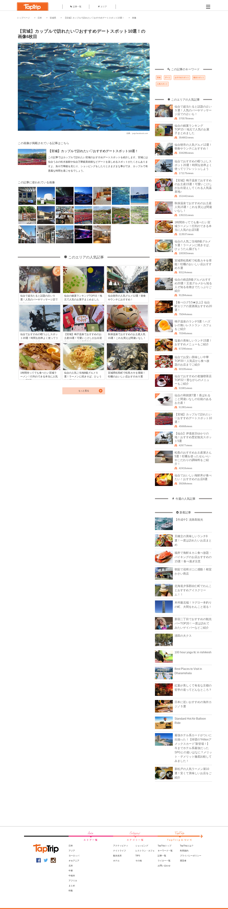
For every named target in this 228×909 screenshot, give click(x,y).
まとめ (72, 885)
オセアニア (74, 860)
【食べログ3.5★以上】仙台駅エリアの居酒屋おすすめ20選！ (193, 306)
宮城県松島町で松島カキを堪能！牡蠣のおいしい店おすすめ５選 (193, 264)
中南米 (72, 875)
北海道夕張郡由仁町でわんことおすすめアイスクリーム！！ (193, 590)
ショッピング (141, 845)
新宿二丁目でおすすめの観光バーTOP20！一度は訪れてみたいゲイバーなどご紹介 (193, 623)
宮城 (158, 77)
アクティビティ (120, 845)
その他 (138, 860)
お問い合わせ (164, 865)
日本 (40, 18)
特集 (71, 890)
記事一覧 (77, 6)
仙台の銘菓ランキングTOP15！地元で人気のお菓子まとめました (192, 129)
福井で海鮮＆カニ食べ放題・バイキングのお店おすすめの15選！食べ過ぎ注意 (193, 557)
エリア (103, 6)
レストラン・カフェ (145, 850)
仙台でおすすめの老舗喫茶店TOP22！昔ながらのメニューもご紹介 (193, 380)
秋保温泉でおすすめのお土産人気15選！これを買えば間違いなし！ (193, 207)
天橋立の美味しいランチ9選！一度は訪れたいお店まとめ (193, 540)
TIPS (137, 855)
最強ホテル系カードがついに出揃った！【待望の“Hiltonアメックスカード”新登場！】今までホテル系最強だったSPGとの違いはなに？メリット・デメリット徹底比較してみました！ (193, 748)
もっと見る (83, 390)
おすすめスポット (182, 77)
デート (167, 77)
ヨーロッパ (74, 855)
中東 (71, 870)
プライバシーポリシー (190, 855)
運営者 (183, 860)
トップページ (23, 18)
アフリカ (73, 880)
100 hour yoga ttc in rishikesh (193, 652)
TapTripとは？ (187, 845)
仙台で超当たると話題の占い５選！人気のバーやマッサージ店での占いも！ (193, 110)
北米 (71, 865)
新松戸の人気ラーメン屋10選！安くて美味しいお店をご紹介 (193, 773)
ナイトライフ (119, 850)
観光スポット (198, 77)
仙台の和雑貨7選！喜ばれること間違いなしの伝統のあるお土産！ (193, 399)
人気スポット (162, 84)
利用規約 (184, 850)
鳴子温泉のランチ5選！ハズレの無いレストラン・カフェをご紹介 (193, 325)
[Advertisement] (183, 45)
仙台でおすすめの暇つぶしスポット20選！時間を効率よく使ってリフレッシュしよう (193, 165)
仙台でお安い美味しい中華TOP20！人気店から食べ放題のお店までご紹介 (192, 361)
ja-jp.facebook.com (140, 133)
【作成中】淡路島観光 (189, 519)
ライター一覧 (164, 860)
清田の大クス (183, 635)
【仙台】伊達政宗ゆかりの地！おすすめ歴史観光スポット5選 (193, 437)
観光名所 (117, 855)
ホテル (116, 860)
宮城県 (53, 18)
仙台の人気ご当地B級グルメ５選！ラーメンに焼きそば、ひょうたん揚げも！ (193, 245)
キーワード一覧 (165, 850)
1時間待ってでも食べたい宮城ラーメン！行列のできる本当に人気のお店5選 (193, 226)
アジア (72, 850)
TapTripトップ (164, 845)
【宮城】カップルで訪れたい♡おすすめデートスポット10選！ (94, 18)
